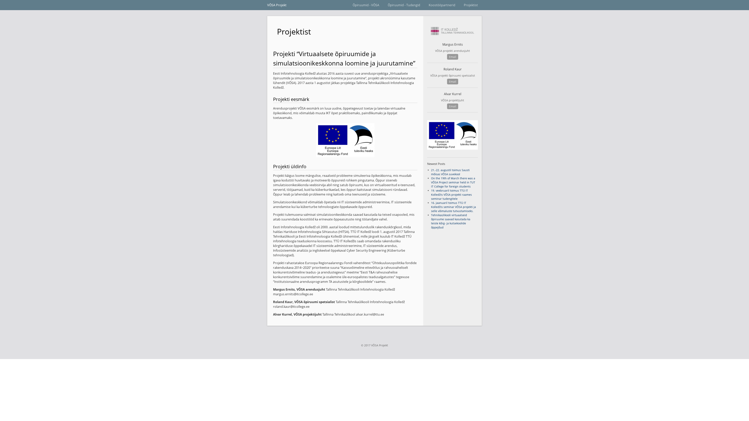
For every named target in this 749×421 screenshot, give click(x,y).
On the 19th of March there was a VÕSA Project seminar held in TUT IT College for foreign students (453, 182)
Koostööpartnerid (442, 5)
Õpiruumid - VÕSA (366, 5)
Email (452, 57)
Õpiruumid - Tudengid (404, 5)
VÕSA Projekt (277, 5)
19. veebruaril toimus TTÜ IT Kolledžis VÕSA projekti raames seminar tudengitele (451, 195)
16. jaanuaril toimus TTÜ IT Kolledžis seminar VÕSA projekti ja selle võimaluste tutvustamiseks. (453, 207)
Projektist (471, 5)
